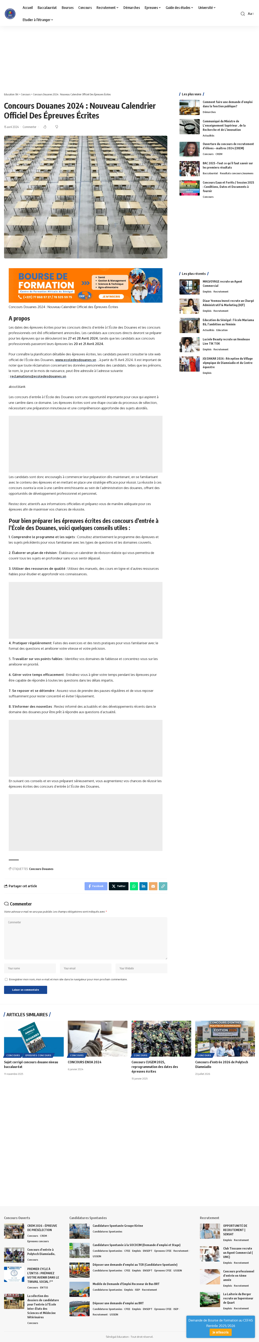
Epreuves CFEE (162, 1250)
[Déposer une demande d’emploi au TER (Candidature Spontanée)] (79, 1270)
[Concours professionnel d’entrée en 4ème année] (210, 1276)
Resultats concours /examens (236, 173)
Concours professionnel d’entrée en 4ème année (238, 1276)
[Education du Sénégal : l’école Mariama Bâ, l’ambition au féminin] (189, 325)
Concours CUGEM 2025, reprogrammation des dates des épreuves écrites (155, 1066)
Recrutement (220, 291)
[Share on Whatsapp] (134, 886)
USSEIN (97, 1256)
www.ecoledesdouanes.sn (75, 360)
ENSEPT (147, 1250)
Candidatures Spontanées (107, 1231)
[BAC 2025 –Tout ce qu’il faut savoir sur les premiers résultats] (189, 168)
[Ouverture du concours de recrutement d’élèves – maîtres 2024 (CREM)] (189, 149)
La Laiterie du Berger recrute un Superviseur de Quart (238, 1298)
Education (222, 330)
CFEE (127, 1250)
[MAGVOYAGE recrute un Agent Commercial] (189, 287)
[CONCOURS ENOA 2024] (97, 1039)
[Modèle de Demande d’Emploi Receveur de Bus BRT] (79, 1289)
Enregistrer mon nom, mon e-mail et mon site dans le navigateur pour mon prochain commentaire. (68, 979)
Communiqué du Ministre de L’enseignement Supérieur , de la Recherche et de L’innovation (224, 125)
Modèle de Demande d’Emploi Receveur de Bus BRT (126, 1284)
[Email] (153, 886)
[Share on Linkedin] (143, 886)
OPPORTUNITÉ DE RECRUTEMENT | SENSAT (235, 1230)
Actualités (208, 135)
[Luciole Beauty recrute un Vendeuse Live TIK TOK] (189, 344)
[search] (243, 13)
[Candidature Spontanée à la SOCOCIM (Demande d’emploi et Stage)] (79, 1250)
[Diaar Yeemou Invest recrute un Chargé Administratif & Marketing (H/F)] (189, 306)
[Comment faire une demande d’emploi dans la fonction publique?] (189, 107)
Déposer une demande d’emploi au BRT (118, 1303)
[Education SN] (10, 14)
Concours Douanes (41, 869)
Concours (208, 154)
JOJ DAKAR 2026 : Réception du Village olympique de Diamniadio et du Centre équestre (228, 363)
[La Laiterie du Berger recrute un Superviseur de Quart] (210, 1299)
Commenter (29, 127)
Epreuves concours (38, 1055)
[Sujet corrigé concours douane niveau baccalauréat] (34, 1039)
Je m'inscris (221, 1332)
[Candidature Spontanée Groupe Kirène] (79, 1231)
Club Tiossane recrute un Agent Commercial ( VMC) (238, 1253)
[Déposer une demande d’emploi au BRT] (79, 1308)
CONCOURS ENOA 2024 (84, 1062)
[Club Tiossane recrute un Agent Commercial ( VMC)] (210, 1253)
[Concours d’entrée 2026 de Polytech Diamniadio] (225, 1039)
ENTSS (44, 1287)
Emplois (207, 291)
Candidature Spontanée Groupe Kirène (118, 1225)
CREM (218, 154)
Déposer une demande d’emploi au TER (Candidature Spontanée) (135, 1264)
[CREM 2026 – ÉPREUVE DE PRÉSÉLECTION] (14, 1231)
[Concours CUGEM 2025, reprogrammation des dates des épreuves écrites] (161, 1039)
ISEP (137, 1289)
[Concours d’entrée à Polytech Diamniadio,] (14, 1255)
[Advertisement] (121, 56)
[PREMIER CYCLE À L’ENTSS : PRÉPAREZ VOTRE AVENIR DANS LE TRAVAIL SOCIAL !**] (14, 1274)
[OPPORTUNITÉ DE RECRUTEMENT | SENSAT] (210, 1231)
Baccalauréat (210, 173)
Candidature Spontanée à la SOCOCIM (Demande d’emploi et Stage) (136, 1245)
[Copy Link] (163, 886)
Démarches (209, 112)
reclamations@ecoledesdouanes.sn (38, 376)
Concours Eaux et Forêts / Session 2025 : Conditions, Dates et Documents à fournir (228, 187)
